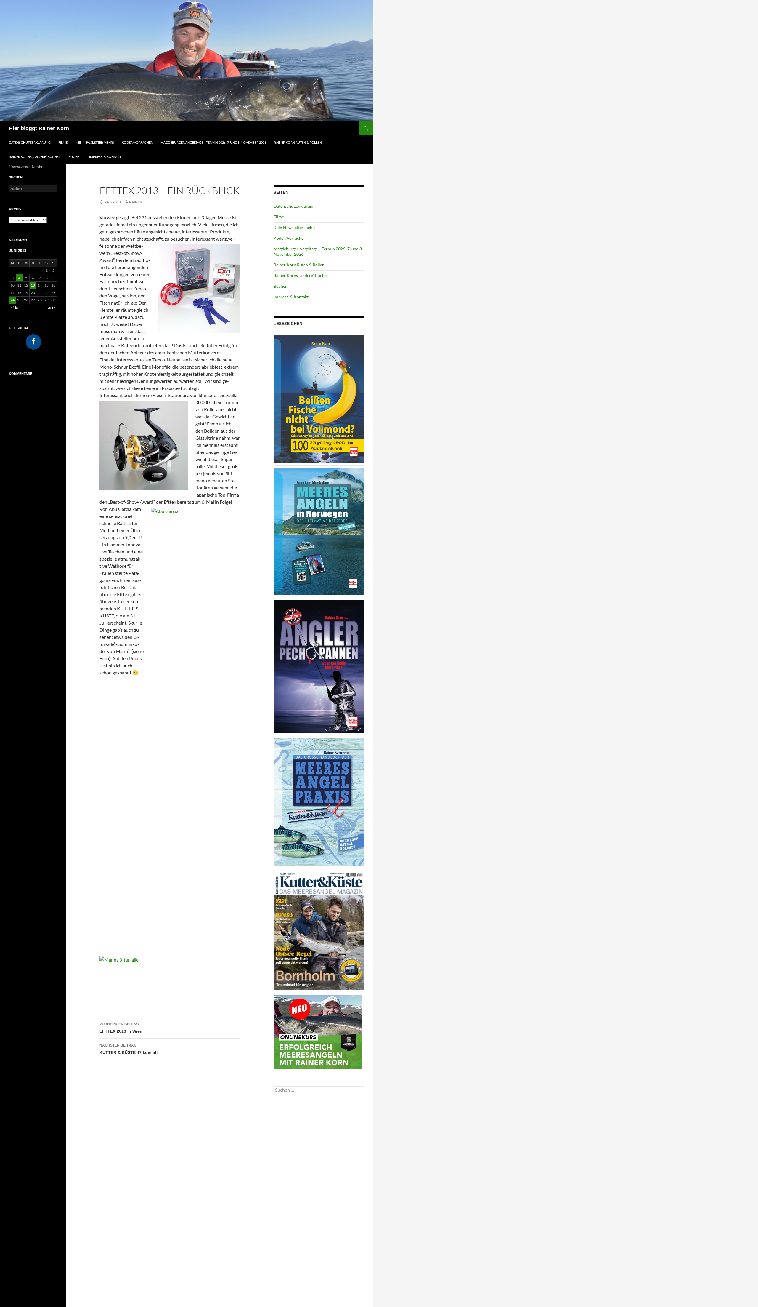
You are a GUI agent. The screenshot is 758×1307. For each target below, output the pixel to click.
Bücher (74, 157)
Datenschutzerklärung (30, 142)
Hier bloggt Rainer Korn (39, 128)
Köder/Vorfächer (137, 142)
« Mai (14, 307)
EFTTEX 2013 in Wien (120, 1028)
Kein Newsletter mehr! (94, 142)
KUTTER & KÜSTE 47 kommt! (128, 1049)
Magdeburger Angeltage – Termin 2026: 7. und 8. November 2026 (213, 142)
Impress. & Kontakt (105, 157)
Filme (63, 142)
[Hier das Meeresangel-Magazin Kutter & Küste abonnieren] (319, 930)
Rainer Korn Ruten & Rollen (298, 142)
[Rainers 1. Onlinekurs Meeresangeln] (318, 1031)
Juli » (51, 307)
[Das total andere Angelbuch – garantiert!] (319, 666)
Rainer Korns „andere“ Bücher (35, 157)
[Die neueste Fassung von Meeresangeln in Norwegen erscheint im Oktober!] (319, 531)
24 (12, 300)
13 (33, 285)
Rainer (135, 202)
